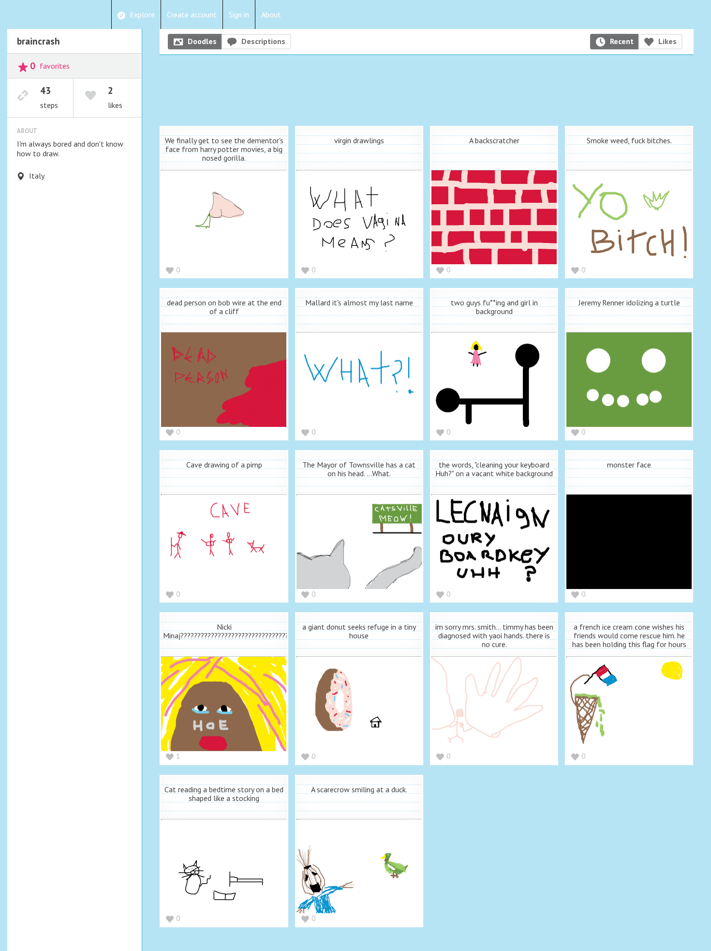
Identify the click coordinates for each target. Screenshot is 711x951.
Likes (667, 41)
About (271, 14)
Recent (622, 41)
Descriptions (263, 41)
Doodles (202, 41)
